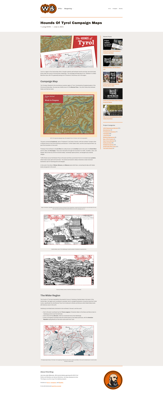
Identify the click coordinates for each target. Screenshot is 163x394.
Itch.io (109, 8)
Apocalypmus (106, 130)
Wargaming (68, 8)
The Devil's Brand (107, 148)
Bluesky (121, 8)
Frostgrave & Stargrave (109, 131)
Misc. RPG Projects (108, 139)
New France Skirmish (108, 141)
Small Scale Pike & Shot (109, 146)
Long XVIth (46, 27)
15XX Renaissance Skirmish (110, 128)
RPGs (60, 8)
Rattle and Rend (107, 142)
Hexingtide (106, 133)
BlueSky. (61, 382)
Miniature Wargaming (108, 137)
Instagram (115, 8)
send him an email (56, 386)
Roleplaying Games (108, 144)
